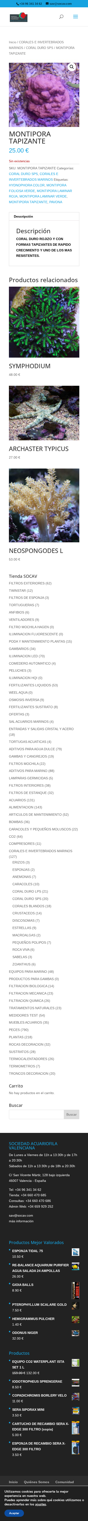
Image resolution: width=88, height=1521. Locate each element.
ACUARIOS (17, 800)
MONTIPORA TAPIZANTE (28, 202)
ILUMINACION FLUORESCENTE (33, 634)
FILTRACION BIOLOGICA (28, 986)
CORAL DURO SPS (39, 48)
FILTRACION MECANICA (27, 993)
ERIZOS (18, 862)
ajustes (40, 1504)
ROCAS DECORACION (26, 1044)
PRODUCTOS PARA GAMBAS (31, 979)
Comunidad (64, 1482)
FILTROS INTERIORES (26, 785)
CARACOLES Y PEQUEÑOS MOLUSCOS (40, 829)
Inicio (12, 42)
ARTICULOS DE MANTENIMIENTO (35, 814)
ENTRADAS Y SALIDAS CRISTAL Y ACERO (41, 729)
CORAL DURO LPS (26, 891)
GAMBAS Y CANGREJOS (28, 756)
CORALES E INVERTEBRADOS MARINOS (40, 851)
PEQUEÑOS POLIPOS (29, 942)
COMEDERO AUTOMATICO (30, 663)
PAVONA (55, 202)
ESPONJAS (21, 870)
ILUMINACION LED (23, 656)
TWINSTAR (17, 590)
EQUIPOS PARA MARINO (28, 971)
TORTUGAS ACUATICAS (27, 742)
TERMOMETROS (22, 1066)
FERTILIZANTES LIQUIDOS (30, 685)
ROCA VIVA (20, 949)
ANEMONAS (21, 877)
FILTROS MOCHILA (23, 764)
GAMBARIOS (19, 649)
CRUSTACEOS (23, 913)
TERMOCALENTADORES (28, 1059)
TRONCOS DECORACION (28, 1073)
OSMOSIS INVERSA (24, 700)
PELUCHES (17, 670)
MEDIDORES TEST (23, 1015)
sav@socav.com (21, 1215)
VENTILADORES (21, 620)
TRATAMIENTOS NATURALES (31, 1008)
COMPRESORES (21, 844)
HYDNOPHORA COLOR (27, 185)
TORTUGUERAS (21, 605)
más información (21, 1221)
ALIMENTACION (21, 807)
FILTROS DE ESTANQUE (28, 793)
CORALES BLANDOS (28, 906)
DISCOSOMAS (23, 920)
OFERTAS (16, 714)
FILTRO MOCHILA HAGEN (29, 627)
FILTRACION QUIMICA (26, 1001)
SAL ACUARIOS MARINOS (29, 721)
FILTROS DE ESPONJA (26, 598)
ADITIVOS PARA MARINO (28, 771)
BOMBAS (16, 822)
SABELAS (19, 957)
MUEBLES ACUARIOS (25, 1022)
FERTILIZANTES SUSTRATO (31, 707)
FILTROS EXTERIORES (27, 583)
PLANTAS (16, 1037)
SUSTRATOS (19, 1052)
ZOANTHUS (21, 964)
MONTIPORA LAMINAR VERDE (43, 196)
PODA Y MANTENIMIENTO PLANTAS (37, 641)
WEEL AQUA (18, 692)
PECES (14, 1030)
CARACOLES (22, 884)
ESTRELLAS (21, 928)
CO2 (12, 836)
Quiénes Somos (36, 1482)
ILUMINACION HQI (23, 678)
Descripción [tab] (23, 216)
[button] (72, 67)
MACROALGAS (23, 935)
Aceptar (14, 1513)
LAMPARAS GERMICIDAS (28, 778)
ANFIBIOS (16, 612)
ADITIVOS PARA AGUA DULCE (32, 749)
